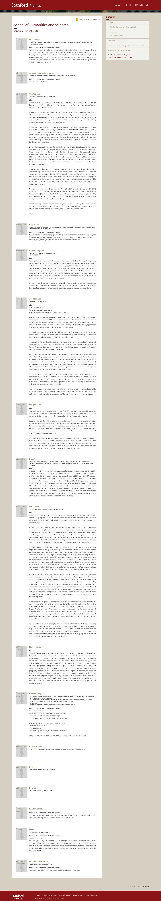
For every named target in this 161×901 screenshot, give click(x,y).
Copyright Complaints (91, 895)
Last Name (111, 41)
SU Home (38, 895)
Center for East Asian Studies (122, 57)
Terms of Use (77, 895)
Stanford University (22, 897)
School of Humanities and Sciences (120, 50)
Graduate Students (116, 36)
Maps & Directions (50, 895)
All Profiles (111, 22)
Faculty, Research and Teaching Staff (123, 27)
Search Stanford (64, 895)
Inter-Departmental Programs (120, 55)
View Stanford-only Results (89, 19)
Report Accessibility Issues (138, 886)
